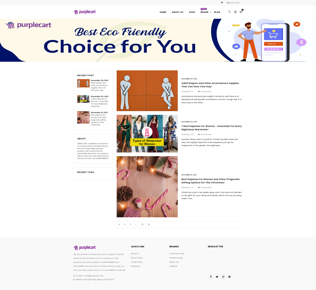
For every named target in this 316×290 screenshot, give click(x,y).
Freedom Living (175, 258)
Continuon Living (176, 253)
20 (142, 224)
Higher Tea (174, 262)
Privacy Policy (137, 258)
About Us (135, 253)
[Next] (149, 224)
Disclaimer (135, 266)
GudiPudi (173, 266)
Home (154, 42)
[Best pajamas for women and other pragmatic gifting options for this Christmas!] (84, 117)
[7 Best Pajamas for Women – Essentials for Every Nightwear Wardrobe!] (84, 99)
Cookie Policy (136, 262)
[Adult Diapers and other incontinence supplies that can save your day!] (84, 83)
